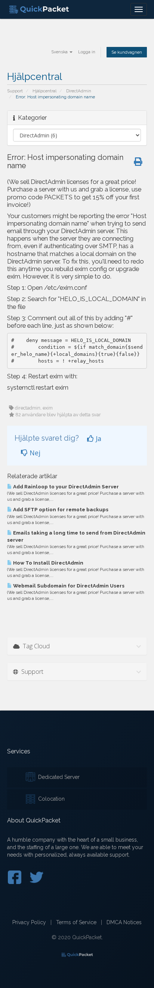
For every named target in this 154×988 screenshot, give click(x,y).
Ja (97, 438)
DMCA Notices (124, 922)
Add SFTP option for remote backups (60, 509)
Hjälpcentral (44, 90)
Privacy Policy (29, 922)
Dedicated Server (57, 777)
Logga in (86, 51)
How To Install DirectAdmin (47, 563)
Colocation (50, 799)
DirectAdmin (78, 90)
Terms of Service (76, 922)
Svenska (60, 51)
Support (15, 90)
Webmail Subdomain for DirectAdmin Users (68, 586)
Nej (34, 452)
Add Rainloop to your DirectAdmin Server (65, 486)
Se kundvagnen (126, 52)
